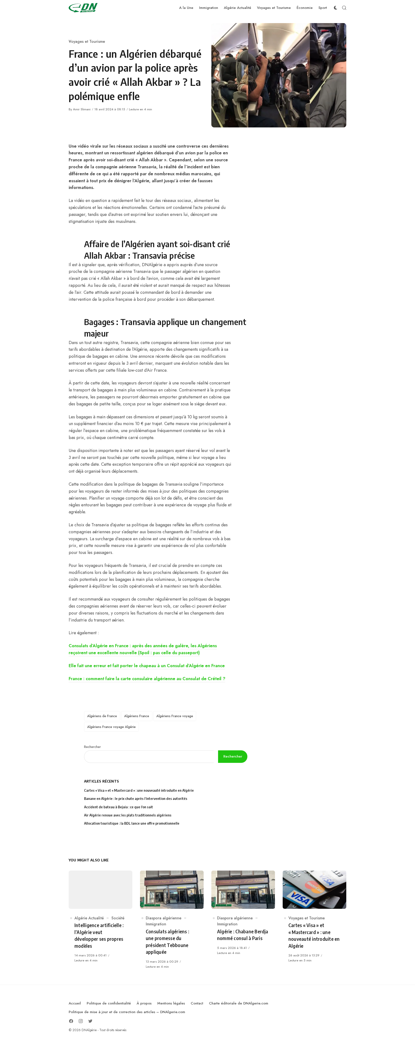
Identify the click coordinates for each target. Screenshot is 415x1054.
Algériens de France (102, 716)
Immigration (156, 924)
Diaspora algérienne (163, 918)
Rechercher (92, 746)
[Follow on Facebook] (71, 1021)
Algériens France (136, 716)
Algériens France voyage (174, 716)
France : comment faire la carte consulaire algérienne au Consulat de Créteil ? (147, 679)
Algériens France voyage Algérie (111, 726)
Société (117, 918)
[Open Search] (344, 8)
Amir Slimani (82, 109)
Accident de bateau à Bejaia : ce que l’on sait (118, 807)
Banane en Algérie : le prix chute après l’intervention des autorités (135, 799)
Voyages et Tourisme (87, 41)
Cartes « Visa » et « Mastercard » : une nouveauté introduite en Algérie (139, 790)
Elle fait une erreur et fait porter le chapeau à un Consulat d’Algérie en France (147, 666)
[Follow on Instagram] (80, 1021)
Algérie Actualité (89, 918)
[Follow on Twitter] (90, 1021)
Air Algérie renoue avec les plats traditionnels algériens (127, 815)
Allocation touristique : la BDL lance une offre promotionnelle (131, 823)
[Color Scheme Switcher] (335, 8)
